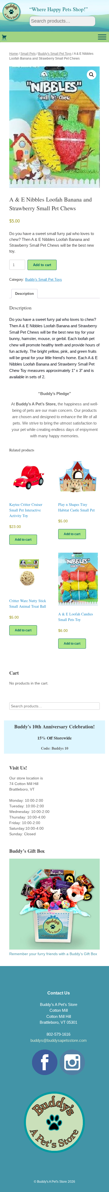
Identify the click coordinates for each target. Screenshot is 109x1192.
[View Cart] (4, 37)
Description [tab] (24, 294)
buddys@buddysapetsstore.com (58, 1040)
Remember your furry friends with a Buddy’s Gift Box (53, 954)
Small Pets (28, 54)
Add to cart (42, 265)
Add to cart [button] (23, 540)
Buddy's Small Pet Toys (54, 54)
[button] (91, 74)
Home (13, 54)
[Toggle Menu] (102, 36)
